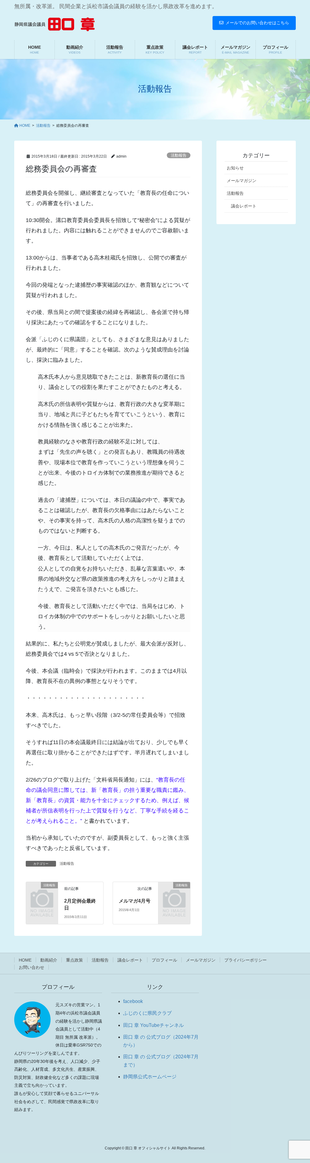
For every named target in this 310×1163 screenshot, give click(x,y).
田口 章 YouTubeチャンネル (153, 1025)
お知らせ (235, 167)
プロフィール (164, 960)
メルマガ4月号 (134, 900)
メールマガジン (241, 180)
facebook (133, 1001)
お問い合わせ (31, 967)
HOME (25, 960)
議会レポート (243, 206)
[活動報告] (42, 891)
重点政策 (74, 960)
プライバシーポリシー (245, 960)
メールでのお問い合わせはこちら (257, 22)
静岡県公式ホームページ (149, 1076)
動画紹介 (48, 960)
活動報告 (178, 155)
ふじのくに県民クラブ (147, 1013)
